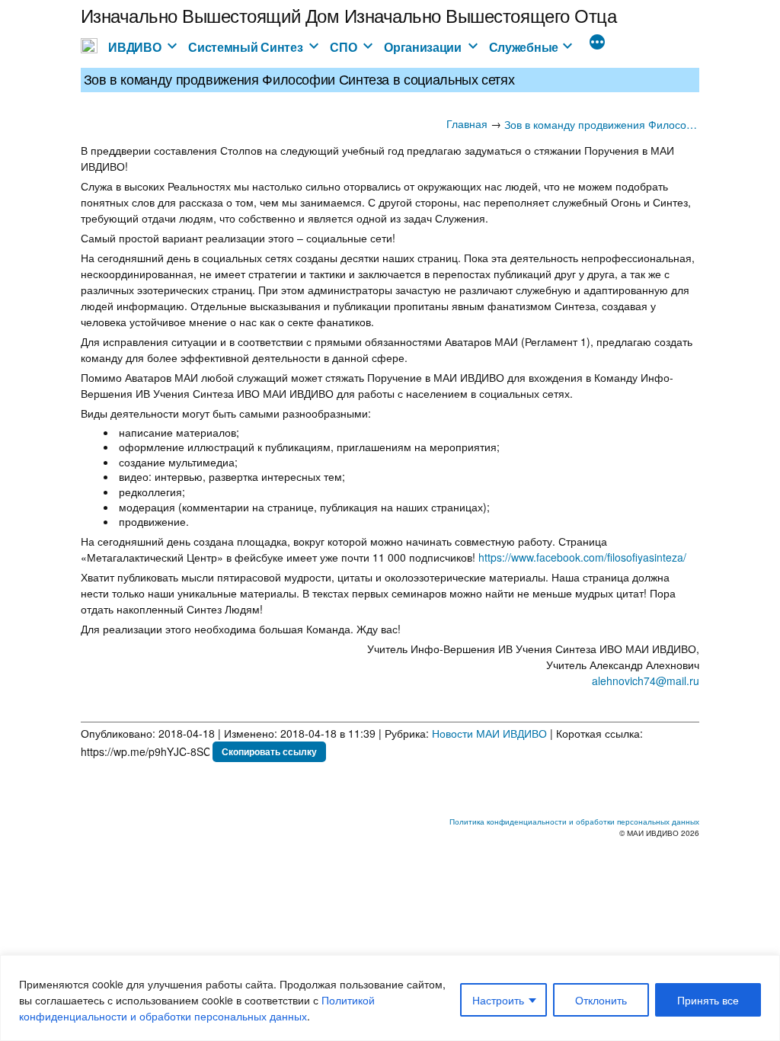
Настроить (498, 999)
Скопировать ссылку (269, 751)
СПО (343, 47)
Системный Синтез (245, 47)
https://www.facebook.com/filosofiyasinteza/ (582, 557)
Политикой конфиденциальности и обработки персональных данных (197, 1007)
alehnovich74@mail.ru (645, 680)
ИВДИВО (134, 47)
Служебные (523, 47)
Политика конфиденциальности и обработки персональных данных (574, 821)
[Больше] (597, 43)
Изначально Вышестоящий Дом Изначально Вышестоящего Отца (349, 15)
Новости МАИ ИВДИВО (489, 733)
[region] (390, 998)
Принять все (708, 999)
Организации (423, 47)
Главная (467, 123)
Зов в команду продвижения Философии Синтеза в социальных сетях (601, 124)
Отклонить (601, 999)
